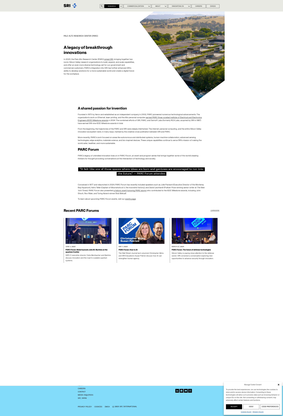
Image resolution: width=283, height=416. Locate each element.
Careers (198, 6)
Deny (251, 406)
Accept (234, 406)
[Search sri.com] (101, 6)
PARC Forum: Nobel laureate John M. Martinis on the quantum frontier (86, 251)
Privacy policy (258, 412)
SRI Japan (82, 398)
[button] (278, 385)
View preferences (270, 406)
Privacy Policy (85, 407)
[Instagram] (190, 391)
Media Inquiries (85, 395)
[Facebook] (181, 391)
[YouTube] (186, 391)
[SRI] (70, 5)
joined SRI (108, 59)
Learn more (214, 210)
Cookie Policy (246, 412)
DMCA (107, 407)
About (157, 6)
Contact (82, 392)
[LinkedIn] (177, 391)
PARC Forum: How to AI (128, 250)
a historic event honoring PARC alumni (130, 190)
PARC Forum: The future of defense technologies (191, 250)
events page (130, 199)
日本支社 (213, 6)
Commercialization (135, 6)
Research (112, 6)
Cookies (98, 407)
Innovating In (178, 6)
